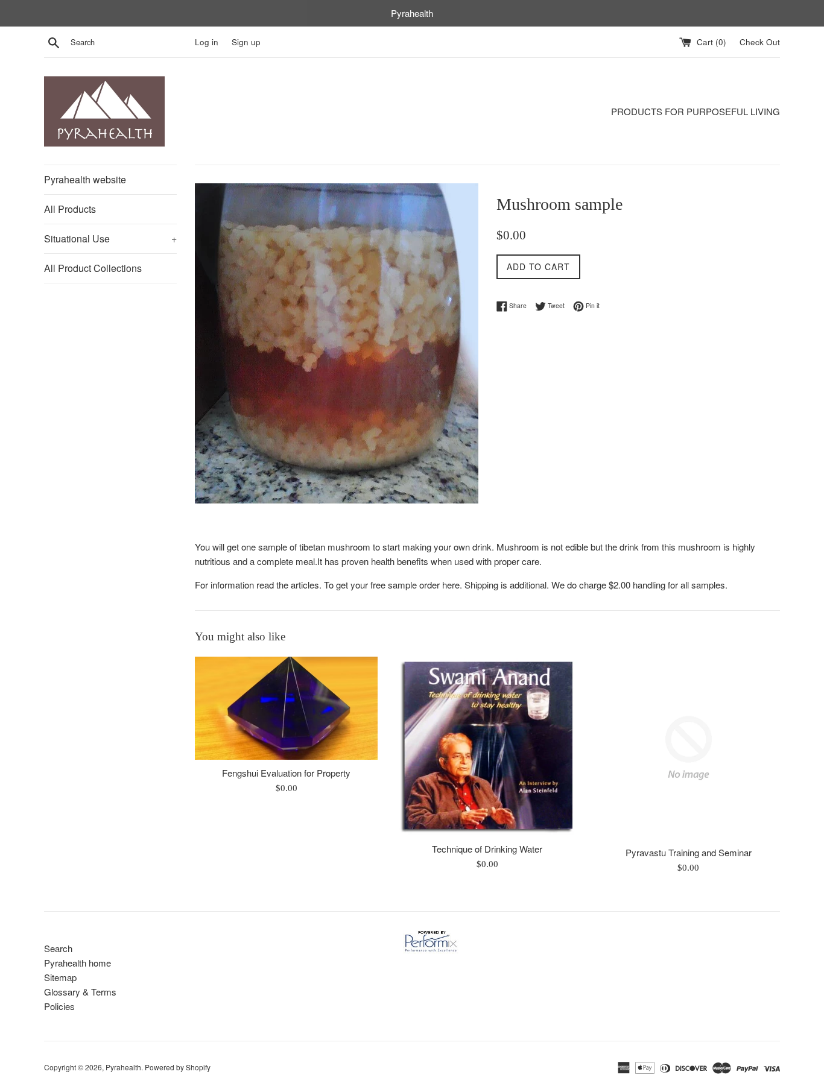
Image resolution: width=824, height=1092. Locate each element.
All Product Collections (93, 268)
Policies (59, 1006)
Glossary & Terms (80, 991)
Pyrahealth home (77, 962)
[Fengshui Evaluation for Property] (286, 708)
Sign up (246, 42)
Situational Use (110, 238)
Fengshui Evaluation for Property (286, 772)
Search (58, 948)
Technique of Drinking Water (487, 848)
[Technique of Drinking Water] (487, 746)
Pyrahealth (123, 1067)
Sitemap (60, 977)
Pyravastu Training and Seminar (689, 852)
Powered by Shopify (178, 1067)
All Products (70, 209)
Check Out (760, 42)
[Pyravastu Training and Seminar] (688, 748)
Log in (206, 42)
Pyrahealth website (85, 179)
